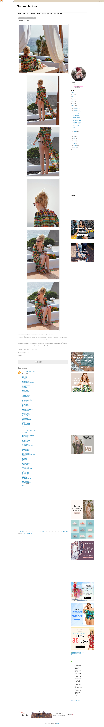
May (74, 140)
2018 (73, 98)
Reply (23, 426)
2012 (73, 149)
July (74, 136)
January (75, 147)
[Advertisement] (42, 519)
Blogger (57, 723)
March (74, 143)
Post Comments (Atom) (28, 533)
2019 (73, 96)
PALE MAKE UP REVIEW (78, 119)
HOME (19, 13)
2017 (73, 99)
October (75, 131)
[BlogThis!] (37, 362)
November (75, 110)
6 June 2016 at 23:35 (31, 430)
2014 (73, 105)
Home (43, 531)
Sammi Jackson (27, 6)
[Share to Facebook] (40, 362)
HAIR (24, 13)
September (75, 133)
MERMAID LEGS (76, 115)
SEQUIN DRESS (76, 117)
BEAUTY (33, 13)
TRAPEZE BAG (76, 113)
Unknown (24, 371)
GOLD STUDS (76, 125)
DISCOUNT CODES (58, 13)
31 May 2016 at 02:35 (30, 371)
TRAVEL (38, 13)
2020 (73, 94)
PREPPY (75, 127)
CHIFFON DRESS (77, 111)
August (75, 134)
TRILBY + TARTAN (77, 120)
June (74, 138)
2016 (73, 101)
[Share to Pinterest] (41, 362)
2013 (73, 107)
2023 (73, 92)
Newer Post (20, 531)
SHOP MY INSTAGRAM (47, 13)
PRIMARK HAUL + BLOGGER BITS (77, 123)
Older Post (65, 531)
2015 (73, 103)
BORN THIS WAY (76, 129)
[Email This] (36, 362)
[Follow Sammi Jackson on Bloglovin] (78, 87)
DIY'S (28, 13)
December (75, 108)
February (75, 145)
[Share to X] (39, 362)
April (74, 141)
